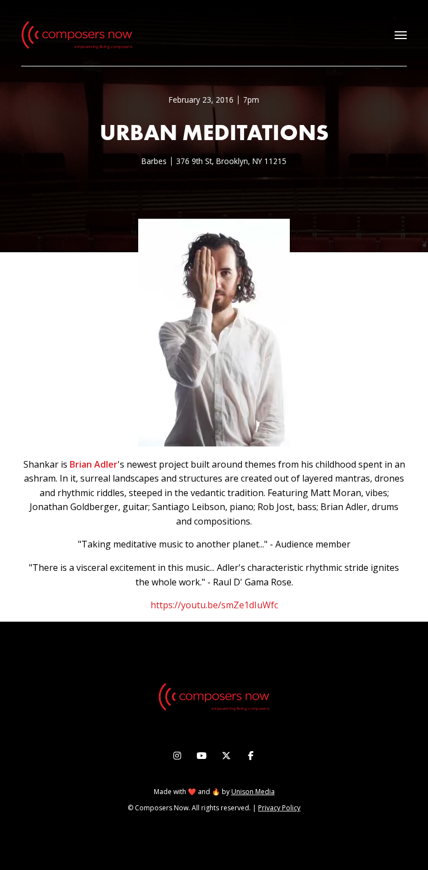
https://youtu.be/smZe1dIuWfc (214, 605)
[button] (401, 35)
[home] (77, 35)
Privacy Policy (279, 808)
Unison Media (253, 791)
